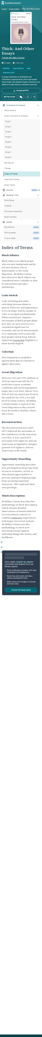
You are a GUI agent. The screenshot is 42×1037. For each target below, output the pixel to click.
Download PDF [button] (22, 91)
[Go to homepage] (12, 3)
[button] (21, 96)
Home (4, 9)
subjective (16, 517)
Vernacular (19, 340)
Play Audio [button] (10, 97)
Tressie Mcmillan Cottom (13, 57)
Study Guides (14, 9)
